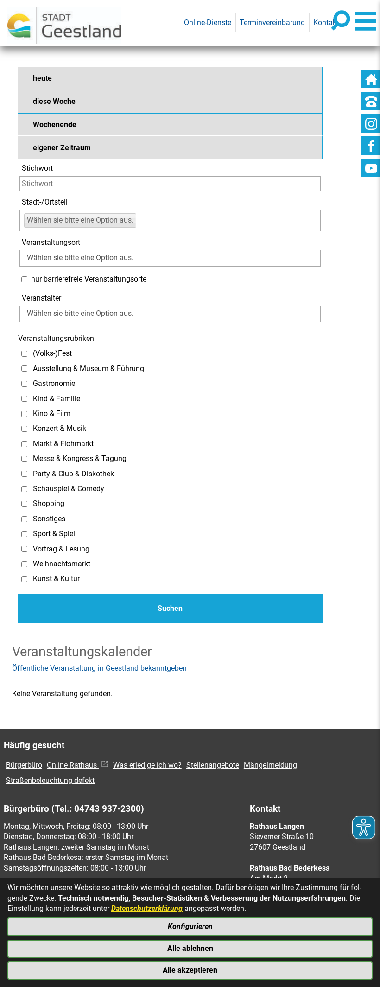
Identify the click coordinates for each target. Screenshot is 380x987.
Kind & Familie (56, 398)
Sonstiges (49, 518)
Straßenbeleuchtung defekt (50, 780)
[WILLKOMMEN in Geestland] (64, 22)
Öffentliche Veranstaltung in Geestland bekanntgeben (99, 668)
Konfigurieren (190, 926)
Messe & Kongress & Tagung (80, 458)
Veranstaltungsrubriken (56, 338)
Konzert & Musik (59, 428)
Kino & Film (51, 413)
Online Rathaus (73, 765)
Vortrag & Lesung (61, 549)
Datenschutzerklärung (147, 908)
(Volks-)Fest (52, 353)
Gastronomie (54, 383)
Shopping (48, 503)
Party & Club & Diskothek (73, 473)
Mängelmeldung (270, 765)
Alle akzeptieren (190, 970)
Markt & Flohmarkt (63, 443)
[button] (170, 78)
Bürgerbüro (24, 765)
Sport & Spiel (54, 533)
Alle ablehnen (190, 948)
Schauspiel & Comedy (68, 488)
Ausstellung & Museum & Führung (88, 368)
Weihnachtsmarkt (61, 563)
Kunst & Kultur (56, 578)
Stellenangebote (212, 765)
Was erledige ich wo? (147, 765)
